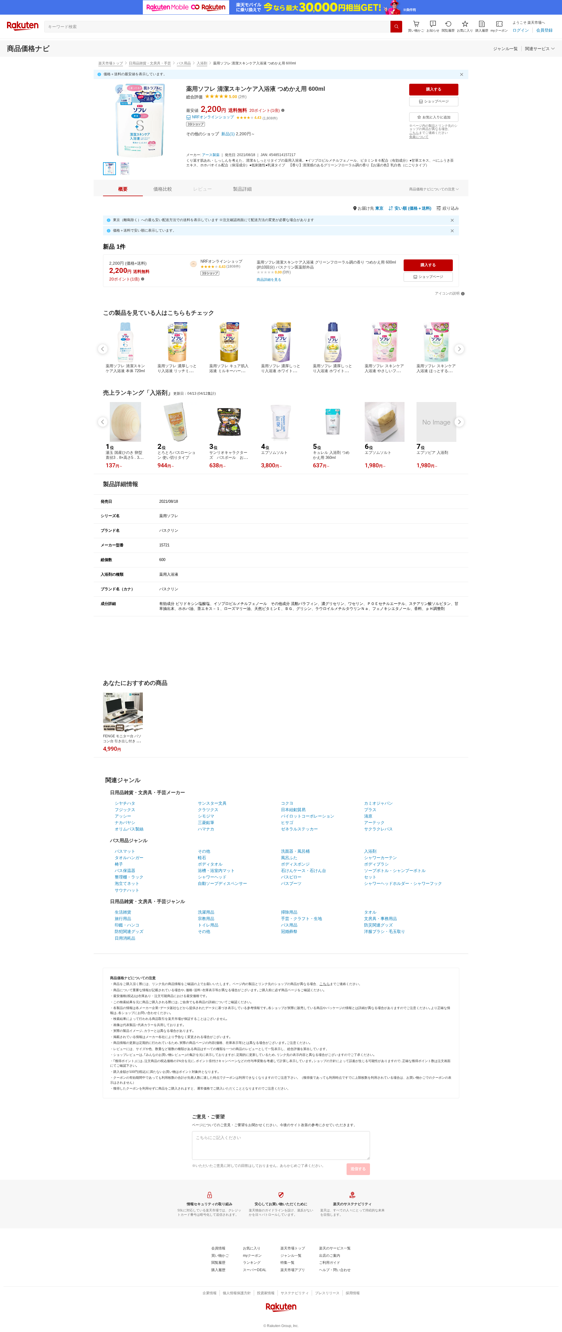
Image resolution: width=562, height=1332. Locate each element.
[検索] (396, 27)
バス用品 (184, 63)
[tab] (123, 189)
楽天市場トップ (110, 63)
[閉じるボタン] (462, 74)
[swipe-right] (459, 349)
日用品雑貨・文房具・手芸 (150, 63)
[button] (432, 26)
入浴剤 (202, 63)
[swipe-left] (102, 349)
